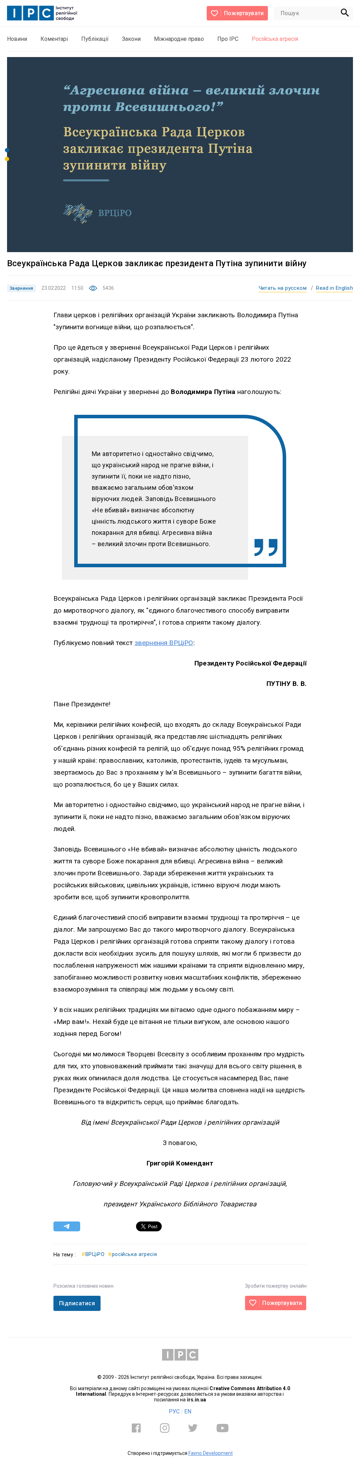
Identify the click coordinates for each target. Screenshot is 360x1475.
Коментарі (54, 39)
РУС (174, 1411)
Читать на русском (283, 288)
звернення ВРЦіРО (164, 643)
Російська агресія (275, 39)
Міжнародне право (179, 39)
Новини (17, 39)
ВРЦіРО (93, 1254)
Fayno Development (210, 1453)
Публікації (95, 39)
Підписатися (77, 1303)
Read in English (334, 288)
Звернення (21, 288)
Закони (131, 39)
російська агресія (132, 1254)
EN (187, 1411)
